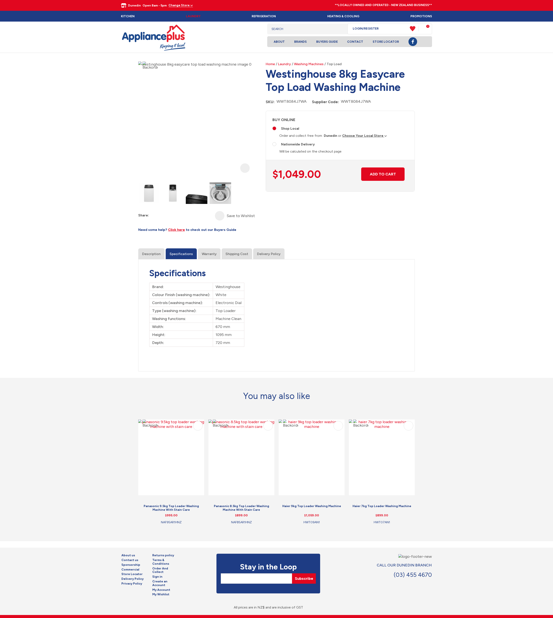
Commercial (130, 569)
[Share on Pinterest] (176, 215)
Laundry (193, 16)
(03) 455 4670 (413, 575)
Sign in (157, 577)
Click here (176, 230)
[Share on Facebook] (153, 215)
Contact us (129, 560)
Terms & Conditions (160, 562)
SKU (269, 101)
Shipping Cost (237, 254)
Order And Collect (160, 570)
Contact (355, 42)
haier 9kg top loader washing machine (311, 506)
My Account (161, 590)
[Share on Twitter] (160, 215)
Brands (300, 42)
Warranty (209, 254)
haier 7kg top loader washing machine (382, 506)
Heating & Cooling (343, 16)
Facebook (412, 41)
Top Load (334, 64)
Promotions (421, 16)
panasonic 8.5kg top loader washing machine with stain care (241, 508)
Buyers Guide (327, 42)
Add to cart (383, 174)
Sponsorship (130, 565)
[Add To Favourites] (219, 216)
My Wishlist (160, 594)
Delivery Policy (269, 254)
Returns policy (163, 555)
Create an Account (159, 583)
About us (128, 555)
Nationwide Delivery (298, 144)
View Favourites (414, 28)
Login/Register (366, 28)
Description (151, 254)
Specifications (181, 254)
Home (270, 64)
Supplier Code (325, 101)
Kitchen (128, 16)
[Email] (168, 215)
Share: (143, 215)
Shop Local (290, 128)
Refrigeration (264, 16)
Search (341, 29)
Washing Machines (309, 64)
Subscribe (304, 578)
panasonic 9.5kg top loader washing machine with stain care (171, 508)
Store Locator (386, 42)
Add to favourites (198, 425)
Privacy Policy (131, 583)
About (279, 42)
